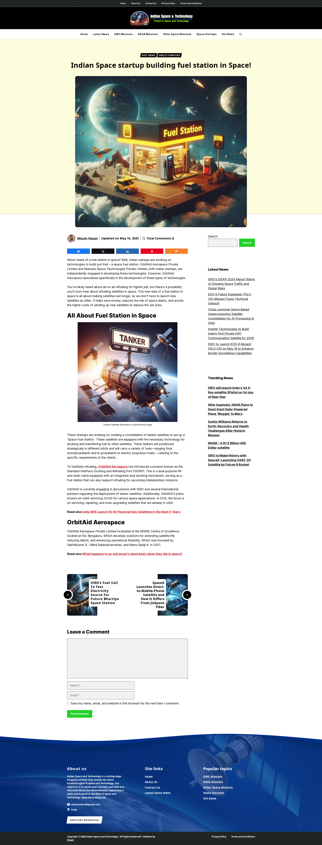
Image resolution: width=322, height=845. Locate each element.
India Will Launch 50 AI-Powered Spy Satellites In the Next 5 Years (131, 512)
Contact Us (150, 3)
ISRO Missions (123, 34)
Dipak (70, 839)
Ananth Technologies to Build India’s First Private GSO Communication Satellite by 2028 (231, 333)
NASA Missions (148, 34)
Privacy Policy (168, 3)
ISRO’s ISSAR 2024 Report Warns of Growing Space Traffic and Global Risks (231, 283)
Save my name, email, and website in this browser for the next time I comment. (125, 703)
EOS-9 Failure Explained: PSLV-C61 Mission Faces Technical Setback (230, 299)
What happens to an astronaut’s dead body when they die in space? (132, 554)
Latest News (101, 34)
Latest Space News (158, 792)
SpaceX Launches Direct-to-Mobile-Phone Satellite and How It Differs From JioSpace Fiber (150, 594)
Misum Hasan (87, 238)
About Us (135, 3)
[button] (240, 34)
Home (123, 3)
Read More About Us (94, 797)
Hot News (228, 34)
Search (213, 236)
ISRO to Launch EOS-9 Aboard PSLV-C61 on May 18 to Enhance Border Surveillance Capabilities (231, 348)
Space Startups (207, 34)
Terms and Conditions (191, 3)
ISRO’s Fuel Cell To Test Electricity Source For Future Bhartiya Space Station (105, 592)
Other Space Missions (177, 34)
